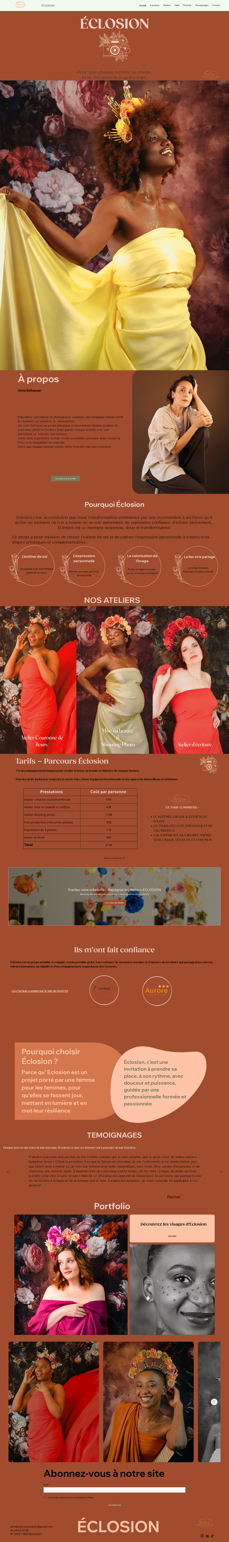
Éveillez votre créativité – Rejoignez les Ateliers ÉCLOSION (114, 890)
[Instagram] (202, 1536)
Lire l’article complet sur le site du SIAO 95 (40, 991)
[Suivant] (221, 1172)
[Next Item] (214, 1402)
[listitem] (38, 680)
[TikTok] (212, 1536)
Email (46, 1485)
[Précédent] (8, 1172)
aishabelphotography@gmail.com (31, 1526)
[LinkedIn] (207, 1536)
